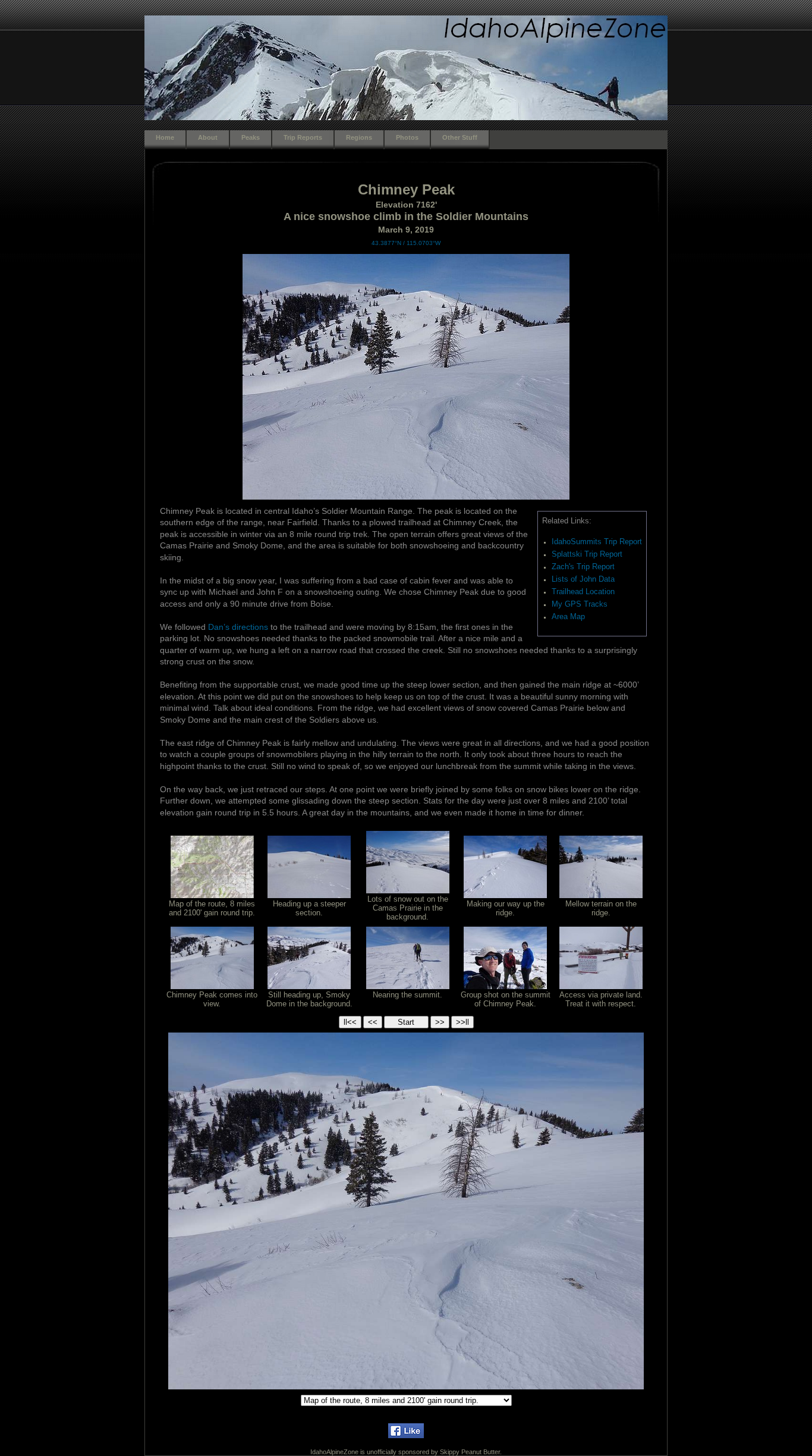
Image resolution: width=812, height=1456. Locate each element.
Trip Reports (303, 137)
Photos (407, 137)
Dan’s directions (238, 627)
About (208, 137)
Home (165, 137)
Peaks (250, 137)
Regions (359, 137)
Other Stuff (459, 137)
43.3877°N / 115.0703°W (406, 243)
